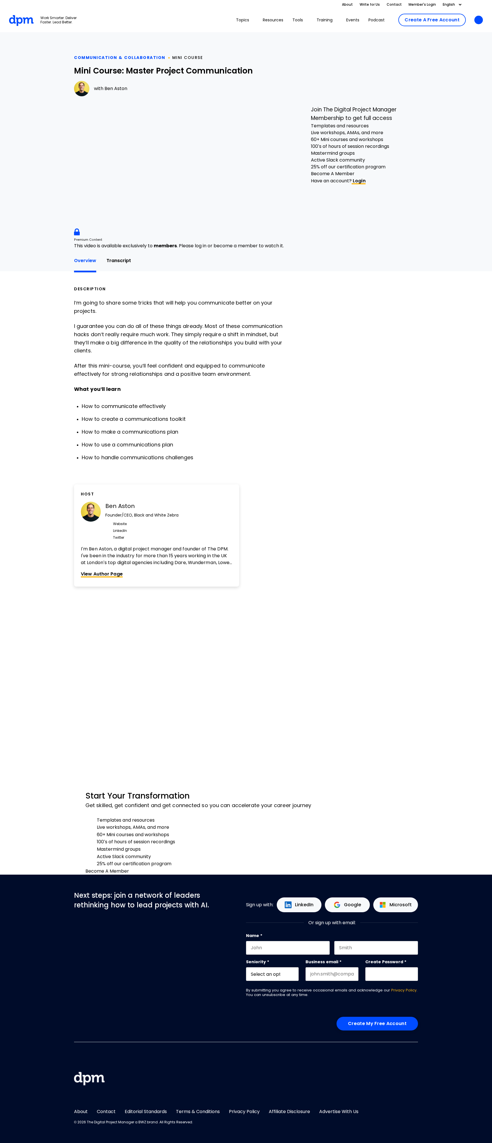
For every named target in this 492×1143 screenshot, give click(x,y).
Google (352, 904)
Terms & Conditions (198, 1111)
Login (359, 180)
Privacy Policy (404, 990)
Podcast (376, 20)
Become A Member (332, 173)
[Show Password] (415, 974)
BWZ (142, 1122)
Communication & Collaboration (119, 57)
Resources (273, 20)
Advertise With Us (338, 1111)
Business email (323, 962)
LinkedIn (304, 904)
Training (325, 20)
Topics (242, 20)
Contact (394, 5)
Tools (297, 20)
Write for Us (370, 5)
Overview (85, 260)
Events (352, 20)
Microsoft (401, 904)
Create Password (385, 962)
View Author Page (102, 574)
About (347, 5)
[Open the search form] (478, 20)
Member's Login (422, 5)
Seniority (257, 962)
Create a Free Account (432, 19)
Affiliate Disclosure (289, 1111)
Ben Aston (115, 88)
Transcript (118, 260)
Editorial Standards (146, 1111)
